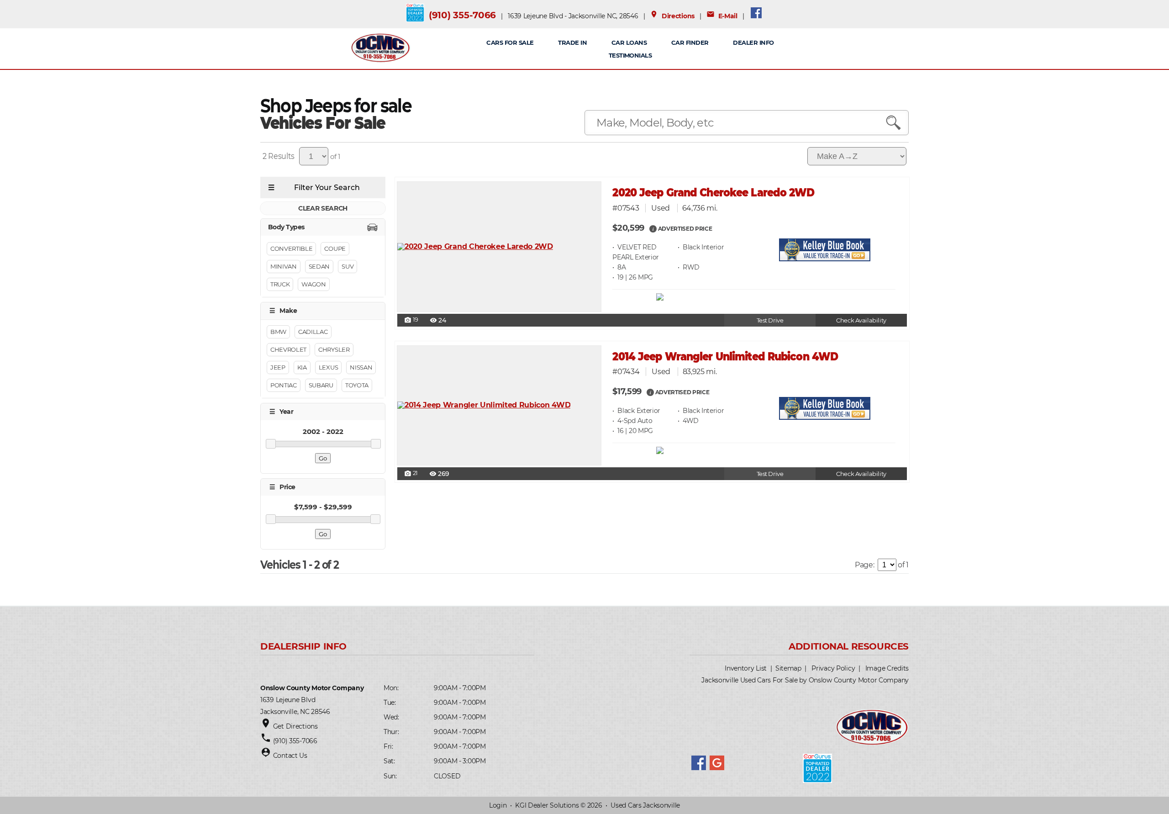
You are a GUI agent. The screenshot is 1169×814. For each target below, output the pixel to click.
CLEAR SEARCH (323, 208)
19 (411, 320)
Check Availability (861, 320)
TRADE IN (572, 42)
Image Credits (887, 668)
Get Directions (295, 726)
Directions (672, 16)
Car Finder (690, 42)
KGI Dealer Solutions (547, 805)
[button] (653, 228)
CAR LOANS (629, 42)
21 (411, 473)
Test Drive (770, 320)
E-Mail (721, 16)
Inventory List (746, 668)
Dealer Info (753, 42)
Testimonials (630, 55)
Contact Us (290, 755)
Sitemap (788, 668)
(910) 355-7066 (462, 15)
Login (498, 805)
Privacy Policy (833, 668)
